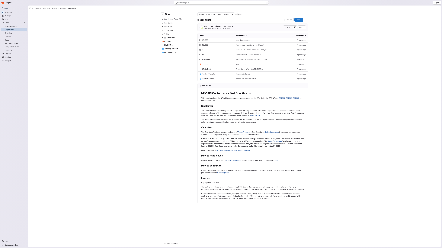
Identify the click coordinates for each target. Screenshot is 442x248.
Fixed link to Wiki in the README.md (249, 69)
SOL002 (282, 98)
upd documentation (243, 40)
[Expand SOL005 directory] (162, 30)
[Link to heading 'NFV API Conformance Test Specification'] (253, 93)
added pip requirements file (246, 79)
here (276, 160)
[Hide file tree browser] (162, 14)
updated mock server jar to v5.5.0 (249, 55)
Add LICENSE (241, 64)
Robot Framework (245, 132)
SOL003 (289, 98)
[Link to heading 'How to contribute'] (222, 165)
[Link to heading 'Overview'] (213, 127)
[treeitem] (178, 23)
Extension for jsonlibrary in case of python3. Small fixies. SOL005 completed (252, 50)
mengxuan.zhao (209, 28)
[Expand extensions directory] (162, 37)
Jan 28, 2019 (226, 28)
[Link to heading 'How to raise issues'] (224, 155)
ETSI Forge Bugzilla (233, 160)
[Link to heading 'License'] (211, 178)
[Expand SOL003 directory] (162, 26)
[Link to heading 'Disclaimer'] (214, 105)
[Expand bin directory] (162, 34)
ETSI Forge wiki (223, 173)
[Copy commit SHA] (295, 27)
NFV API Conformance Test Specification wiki (234, 150)
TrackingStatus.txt (243, 74)
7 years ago (301, 40)
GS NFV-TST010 (256, 115)
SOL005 (296, 98)
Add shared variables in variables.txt (219, 26)
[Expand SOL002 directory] (162, 23)
